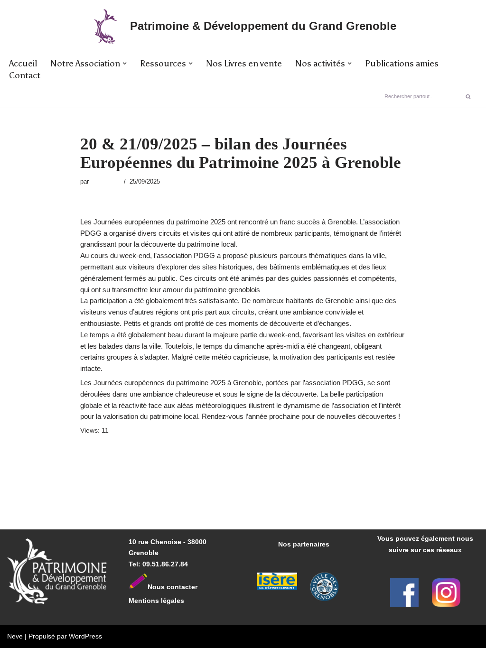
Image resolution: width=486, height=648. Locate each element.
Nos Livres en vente (244, 63)
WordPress (85, 636)
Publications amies (402, 63)
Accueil (23, 63)
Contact (24, 75)
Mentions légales (156, 600)
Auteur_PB (105, 181)
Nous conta (166, 587)
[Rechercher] (468, 96)
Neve (15, 636)
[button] (124, 63)
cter (191, 587)
